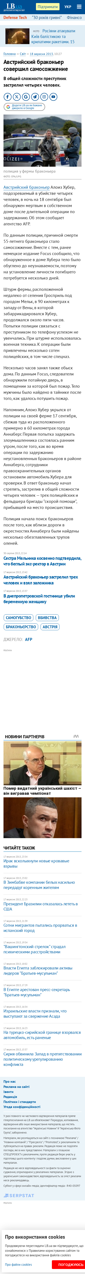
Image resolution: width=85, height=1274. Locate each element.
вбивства (47, 617)
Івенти (8, 1091)
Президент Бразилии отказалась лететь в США (40, 906)
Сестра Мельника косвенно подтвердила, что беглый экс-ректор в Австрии (42, 561)
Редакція (10, 1096)
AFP (28, 639)
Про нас (9, 1081)
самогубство (18, 617)
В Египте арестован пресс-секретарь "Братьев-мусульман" (36, 992)
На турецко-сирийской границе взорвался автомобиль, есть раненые (42, 1034)
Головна (9, 53)
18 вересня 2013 (41, 54)
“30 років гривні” (47, 17)
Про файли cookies (18, 1264)
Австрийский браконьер (26, 187)
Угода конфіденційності (21, 1106)
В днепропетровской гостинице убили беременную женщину (39, 598)
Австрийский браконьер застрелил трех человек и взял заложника (40, 580)
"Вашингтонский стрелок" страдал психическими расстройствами (34, 949)
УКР (68, 6)
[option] (42, 36)
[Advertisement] (42, 685)
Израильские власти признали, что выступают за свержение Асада (35, 1013)
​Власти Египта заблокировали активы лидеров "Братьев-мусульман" (37, 970)
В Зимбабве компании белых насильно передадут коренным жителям (39, 884)
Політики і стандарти (19, 1101)
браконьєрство (21, 626)
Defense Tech (15, 17)
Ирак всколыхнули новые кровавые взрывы (36, 863)
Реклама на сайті (16, 1086)
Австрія (50, 626)
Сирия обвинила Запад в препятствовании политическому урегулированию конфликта (42, 1059)
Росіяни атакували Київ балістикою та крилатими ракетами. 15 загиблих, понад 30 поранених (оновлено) (53, 41)
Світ (23, 53)
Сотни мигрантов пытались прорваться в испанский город (40, 927)
